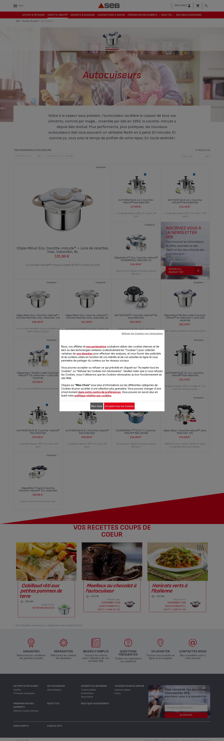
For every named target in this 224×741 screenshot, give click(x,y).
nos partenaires (96, 346)
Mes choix (96, 406)
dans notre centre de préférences (99, 391)
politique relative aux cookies (93, 395)
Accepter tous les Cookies (119, 406)
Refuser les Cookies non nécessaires (142, 333)
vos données (84, 353)
